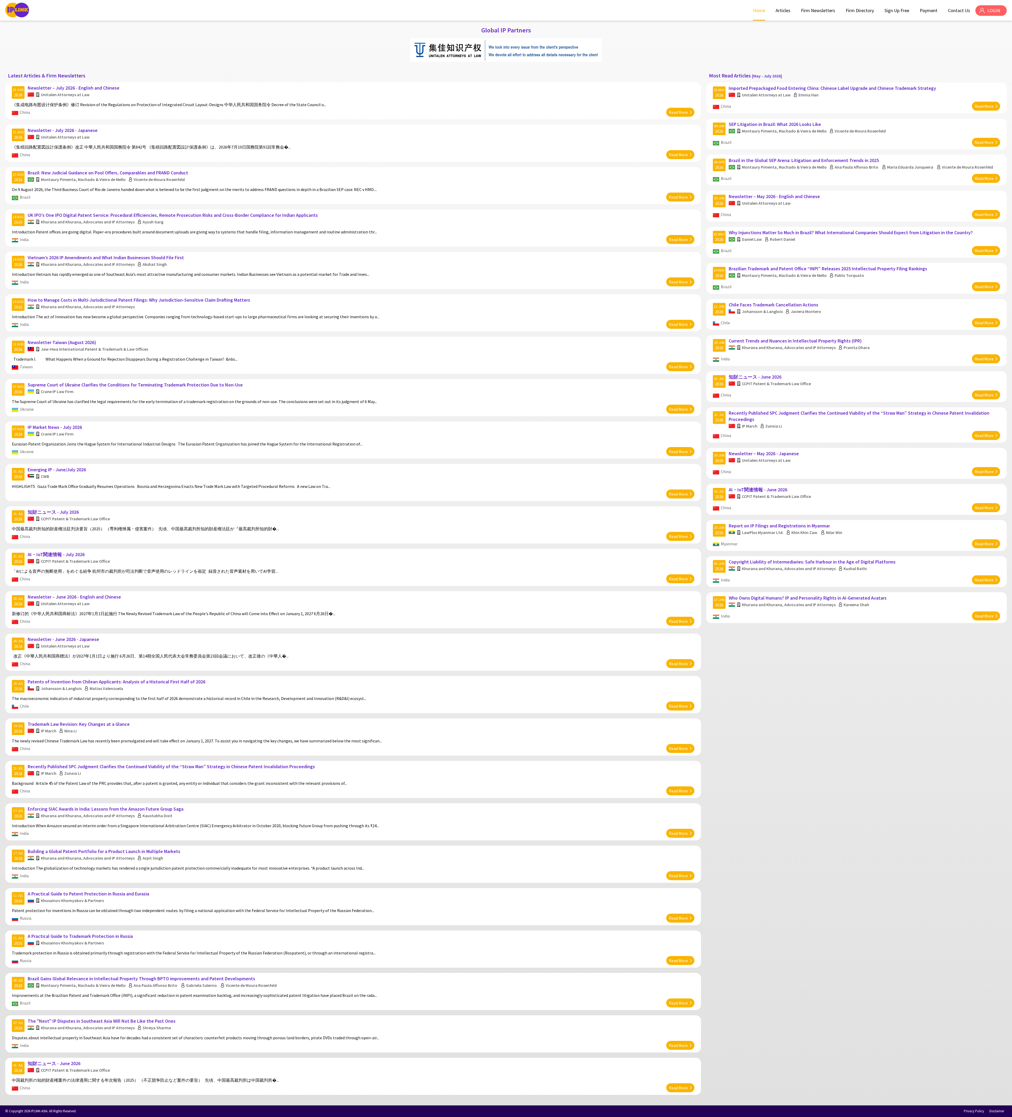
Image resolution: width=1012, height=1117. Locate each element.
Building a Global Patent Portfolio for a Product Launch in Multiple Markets (104, 851)
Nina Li (70, 730)
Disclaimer (996, 1111)
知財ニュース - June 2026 (54, 1063)
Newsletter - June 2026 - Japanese (63, 639)
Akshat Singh (155, 264)
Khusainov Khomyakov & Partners (72, 900)
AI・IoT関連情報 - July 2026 (56, 554)
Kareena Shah (856, 604)
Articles (783, 10)
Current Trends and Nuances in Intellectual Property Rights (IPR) (795, 341)
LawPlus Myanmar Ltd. (763, 532)
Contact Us (959, 10)
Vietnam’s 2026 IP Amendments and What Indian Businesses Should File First (106, 257)
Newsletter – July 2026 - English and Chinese (73, 88)
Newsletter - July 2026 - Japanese (63, 130)
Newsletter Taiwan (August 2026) (62, 342)
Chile (24, 706)
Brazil (25, 197)
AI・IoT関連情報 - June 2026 (758, 490)
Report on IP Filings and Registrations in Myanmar (779, 526)
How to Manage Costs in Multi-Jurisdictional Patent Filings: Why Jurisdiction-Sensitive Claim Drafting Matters (139, 300)
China (25, 112)
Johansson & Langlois (61, 688)
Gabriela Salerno (201, 985)
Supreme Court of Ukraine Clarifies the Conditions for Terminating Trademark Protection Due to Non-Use (135, 385)
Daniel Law (752, 239)
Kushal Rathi (855, 568)
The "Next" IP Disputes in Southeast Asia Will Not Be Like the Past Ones (102, 1021)
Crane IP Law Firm (57, 391)
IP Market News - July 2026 (55, 427)
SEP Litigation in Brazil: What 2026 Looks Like (775, 124)
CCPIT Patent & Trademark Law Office (75, 518)
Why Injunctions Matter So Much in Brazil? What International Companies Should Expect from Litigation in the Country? (851, 232)
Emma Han (809, 94)
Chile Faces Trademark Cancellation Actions (773, 305)
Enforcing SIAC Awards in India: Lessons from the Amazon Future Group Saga (105, 809)
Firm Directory (860, 10)
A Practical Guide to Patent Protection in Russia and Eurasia (88, 894)
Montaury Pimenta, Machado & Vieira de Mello (83, 179)
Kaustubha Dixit (157, 815)
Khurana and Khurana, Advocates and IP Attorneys (88, 221)
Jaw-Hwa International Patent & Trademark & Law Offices (94, 349)
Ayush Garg (153, 221)
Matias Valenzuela (106, 688)
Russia (25, 918)
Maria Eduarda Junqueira (910, 167)
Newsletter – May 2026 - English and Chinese (774, 196)
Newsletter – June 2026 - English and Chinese (74, 597)
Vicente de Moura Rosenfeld (159, 179)
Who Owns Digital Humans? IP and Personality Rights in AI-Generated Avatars (808, 598)
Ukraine (27, 409)
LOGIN (993, 10)
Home (759, 10)
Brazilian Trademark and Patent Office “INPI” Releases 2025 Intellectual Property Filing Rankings (828, 269)
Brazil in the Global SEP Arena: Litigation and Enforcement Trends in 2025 (804, 160)
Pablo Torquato (849, 275)
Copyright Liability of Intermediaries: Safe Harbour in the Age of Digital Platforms (812, 562)
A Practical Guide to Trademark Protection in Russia (80, 936)
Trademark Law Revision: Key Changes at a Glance (79, 724)
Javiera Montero (806, 311)
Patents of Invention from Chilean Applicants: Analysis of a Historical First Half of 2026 (116, 682)
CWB (45, 476)
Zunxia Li (72, 773)
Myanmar (729, 543)
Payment (928, 10)
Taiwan (26, 366)
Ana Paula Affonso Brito (155, 985)
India (24, 239)
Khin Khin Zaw (804, 532)
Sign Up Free (896, 10)
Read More (678, 112)
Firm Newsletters (818, 10)
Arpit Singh (153, 858)
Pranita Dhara (857, 347)
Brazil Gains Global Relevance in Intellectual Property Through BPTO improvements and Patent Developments (141, 979)
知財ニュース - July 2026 (53, 512)
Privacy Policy (974, 1111)
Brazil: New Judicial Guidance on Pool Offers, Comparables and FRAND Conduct (108, 173)
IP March (48, 730)
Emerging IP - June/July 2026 (57, 470)
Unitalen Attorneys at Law (65, 94)
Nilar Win (834, 532)
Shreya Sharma (157, 1027)
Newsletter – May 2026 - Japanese (764, 453)
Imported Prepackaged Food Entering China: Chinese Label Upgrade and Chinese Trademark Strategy (832, 88)
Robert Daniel (782, 239)
